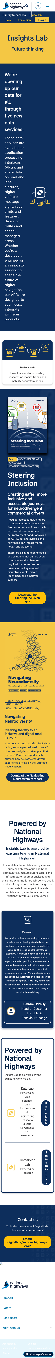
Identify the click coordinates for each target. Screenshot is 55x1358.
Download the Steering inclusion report (27, 598)
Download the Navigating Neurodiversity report (27, 777)
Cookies (32, 1343)
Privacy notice (9, 1348)
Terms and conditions (39, 1348)
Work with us (11, 1327)
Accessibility (9, 1343)
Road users (9, 1317)
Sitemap (6, 1353)
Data (8, 20)
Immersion (24, 20)
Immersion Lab (46, 1167)
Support (7, 1298)
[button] (7, 1263)
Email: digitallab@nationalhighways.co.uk (27, 1242)
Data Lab (46, 1113)
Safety (6, 1307)
